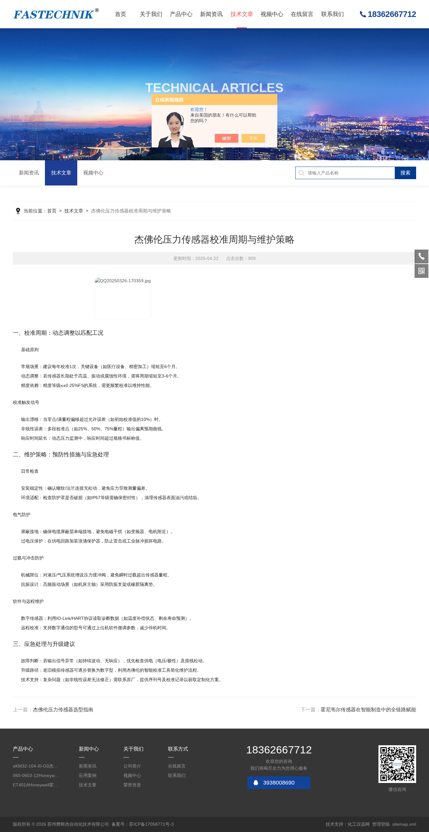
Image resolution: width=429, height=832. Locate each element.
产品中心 (181, 14)
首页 (120, 14)
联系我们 (332, 14)
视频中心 (272, 14)
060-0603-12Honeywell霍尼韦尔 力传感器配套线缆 (36, 775)
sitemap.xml (404, 824)
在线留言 (302, 14)
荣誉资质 (132, 784)
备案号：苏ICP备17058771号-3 (142, 824)
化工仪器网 (359, 824)
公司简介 (132, 766)
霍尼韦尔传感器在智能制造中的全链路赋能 (368, 709)
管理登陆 (381, 824)
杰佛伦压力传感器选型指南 (63, 709)
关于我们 (151, 14)
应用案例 (87, 775)
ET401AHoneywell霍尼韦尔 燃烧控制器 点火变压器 (36, 784)
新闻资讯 (211, 14)
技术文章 (242, 14)
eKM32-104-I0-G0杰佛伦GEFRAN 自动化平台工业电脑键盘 (36, 766)
